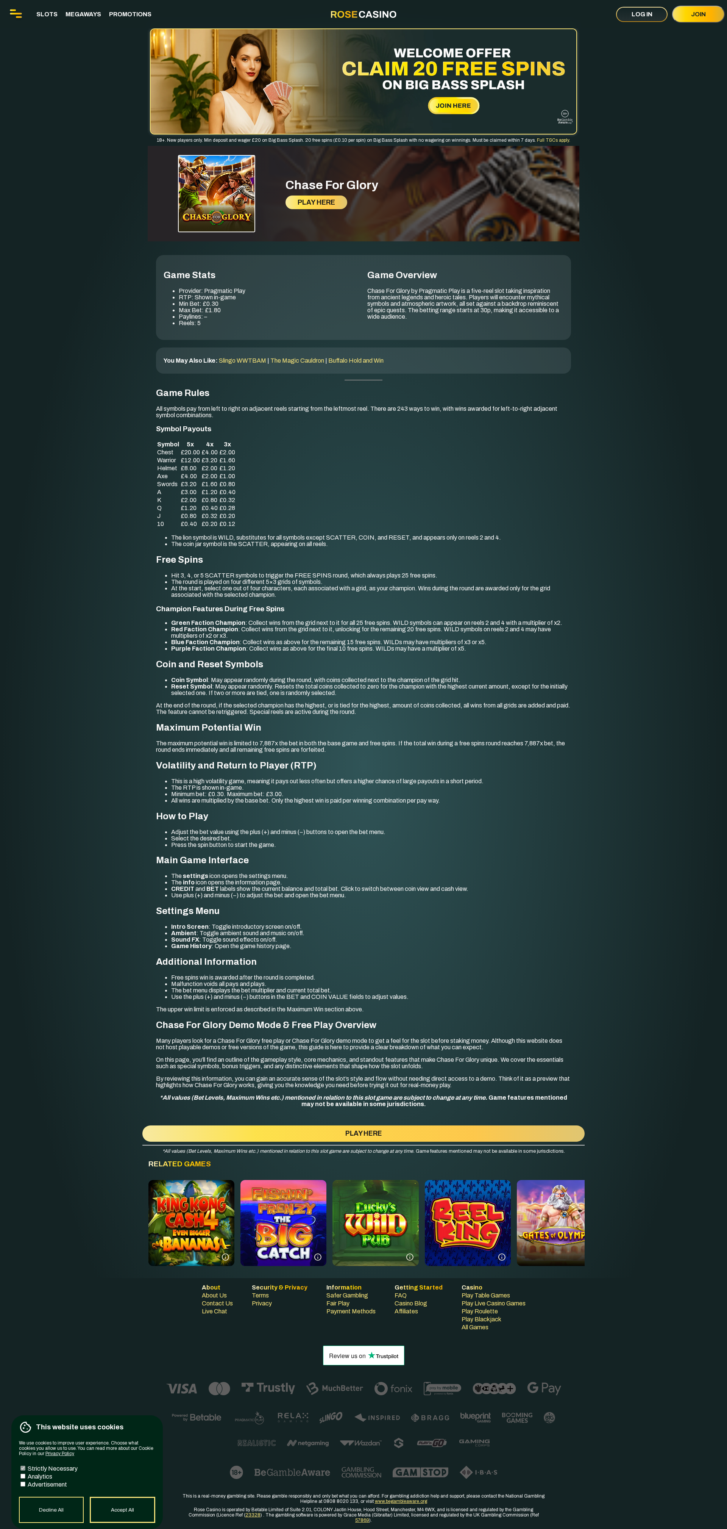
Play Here (316, 202)
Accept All (122, 1510)
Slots (47, 14)
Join (698, 14)
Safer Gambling (347, 1295)
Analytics (39, 1476)
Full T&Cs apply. (553, 140)
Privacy (262, 1303)
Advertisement (47, 1484)
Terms (260, 1295)
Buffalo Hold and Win (356, 360)
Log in (642, 14)
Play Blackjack (481, 1319)
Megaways (83, 14)
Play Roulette (480, 1311)
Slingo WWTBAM (242, 360)
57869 (362, 1520)
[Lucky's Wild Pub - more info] (410, 1257)
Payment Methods (351, 1311)
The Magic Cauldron (297, 360)
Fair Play (337, 1303)
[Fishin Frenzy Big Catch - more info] (318, 1257)
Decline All (51, 1510)
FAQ (401, 1295)
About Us (214, 1295)
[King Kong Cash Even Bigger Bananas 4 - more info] (225, 1257)
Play (191, 1238)
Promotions (130, 14)
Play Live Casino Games (494, 1303)
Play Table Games (486, 1295)
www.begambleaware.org (401, 1501)
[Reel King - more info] (502, 1257)
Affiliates (406, 1311)
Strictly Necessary (52, 1468)
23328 (253, 1515)
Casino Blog (411, 1303)
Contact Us (217, 1303)
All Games (475, 1327)
